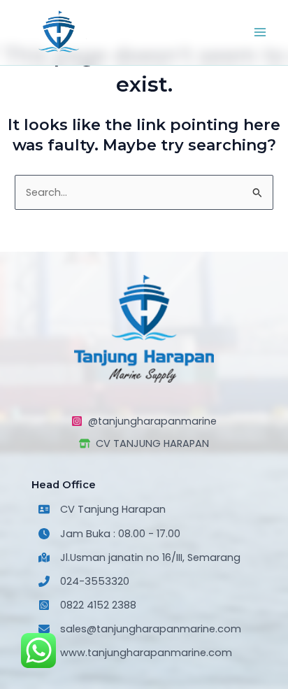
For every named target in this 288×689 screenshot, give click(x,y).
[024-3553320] (83, 581)
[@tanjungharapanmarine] (144, 421)
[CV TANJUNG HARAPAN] (144, 443)
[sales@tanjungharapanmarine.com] (139, 628)
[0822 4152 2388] (87, 605)
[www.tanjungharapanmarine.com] (135, 652)
